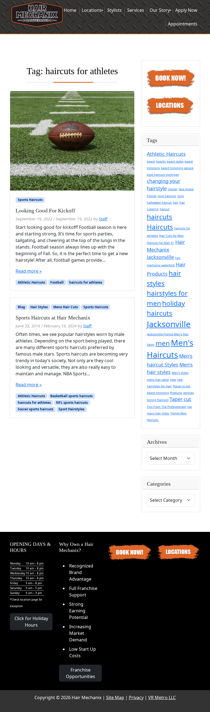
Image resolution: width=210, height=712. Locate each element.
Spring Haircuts (157, 400)
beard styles (175, 161)
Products (176, 393)
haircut (165, 209)
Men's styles (180, 373)
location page (29, 599)
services (188, 393)
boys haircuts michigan (163, 175)
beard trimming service (177, 168)
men (163, 343)
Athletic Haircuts (31, 282)
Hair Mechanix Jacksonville (166, 249)
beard (151, 161)
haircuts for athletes (85, 282)
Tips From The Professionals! (166, 407)
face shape (186, 189)
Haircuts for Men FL (160, 243)
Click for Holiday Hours (31, 621)
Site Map (115, 697)
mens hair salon (158, 380)
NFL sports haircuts (72, 402)
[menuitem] (70, 10)
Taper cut (180, 399)
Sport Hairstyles (71, 409)
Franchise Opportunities (80, 673)
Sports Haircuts (30, 199)
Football (57, 282)
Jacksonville (169, 324)
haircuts (159, 216)
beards (161, 161)
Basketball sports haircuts (71, 396)
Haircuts (160, 226)
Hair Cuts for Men (171, 236)
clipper (172, 189)
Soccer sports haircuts (35, 409)
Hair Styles (39, 307)
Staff (103, 218)
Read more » (29, 271)
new (173, 380)
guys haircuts (167, 196)
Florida (151, 196)
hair (175, 202)
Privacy (136, 697)
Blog (21, 307)
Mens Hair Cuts (65, 307)
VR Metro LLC (162, 697)
